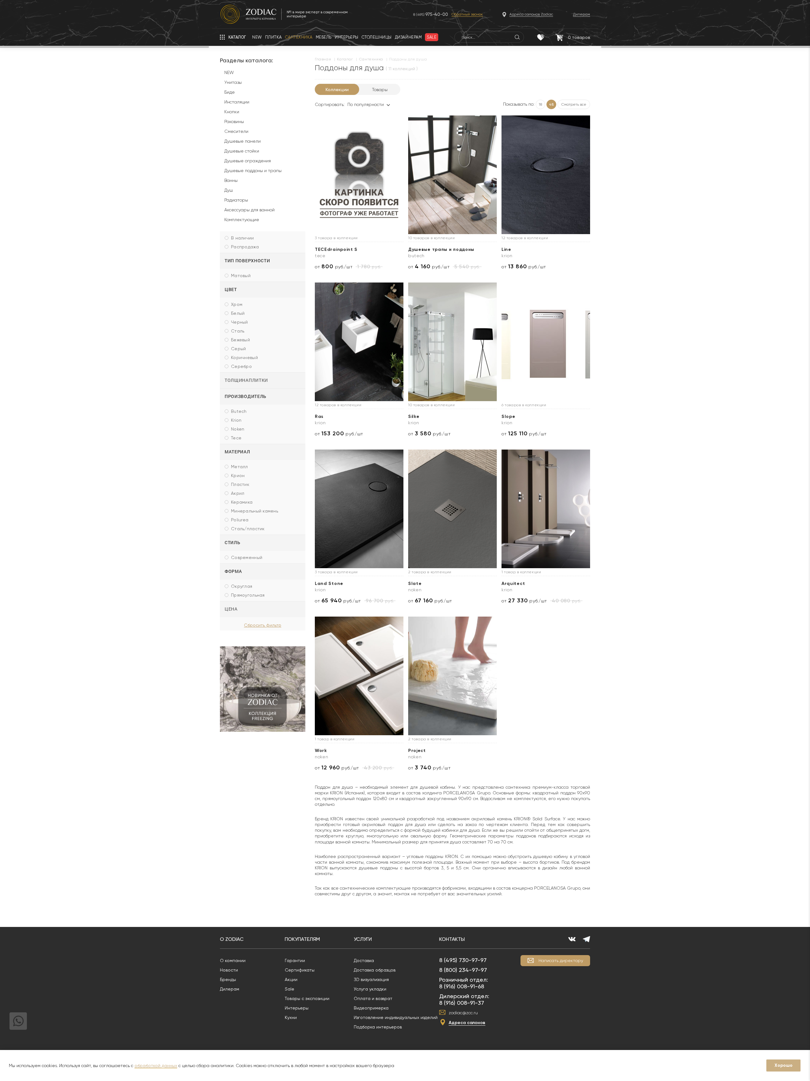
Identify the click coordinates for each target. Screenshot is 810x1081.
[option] (262, 689)
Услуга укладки (370, 988)
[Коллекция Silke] (452, 342)
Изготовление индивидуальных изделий (396, 1017)
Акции (291, 979)
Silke (414, 416)
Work (321, 750)
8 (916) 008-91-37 (461, 1002)
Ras (319, 416)
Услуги (363, 939)
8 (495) (430, 14)
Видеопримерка (371, 1007)
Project (417, 750)
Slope (508, 416)
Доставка (364, 960)
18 (540, 104)
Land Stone (329, 583)
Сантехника (371, 59)
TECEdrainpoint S (336, 249)
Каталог (345, 59)
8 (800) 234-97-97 (463, 969)
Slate (415, 583)
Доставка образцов (375, 969)
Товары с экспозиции (307, 998)
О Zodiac (232, 939)
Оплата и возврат (373, 998)
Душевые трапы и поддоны (441, 249)
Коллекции (337, 89)
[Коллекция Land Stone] (359, 509)
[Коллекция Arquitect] (546, 509)
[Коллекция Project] (452, 676)
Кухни (291, 1017)
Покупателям (302, 939)
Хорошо (784, 1065)
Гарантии (295, 960)
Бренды (228, 979)
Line (506, 249)
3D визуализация (371, 979)
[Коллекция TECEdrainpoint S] (359, 174)
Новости (229, 969)
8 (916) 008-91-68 (461, 986)
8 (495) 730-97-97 (463, 960)
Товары (380, 89)
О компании (233, 960)
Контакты (452, 939)
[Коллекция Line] (546, 174)
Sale (289, 988)
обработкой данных (155, 1065)
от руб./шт (333, 266)
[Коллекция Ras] (359, 342)
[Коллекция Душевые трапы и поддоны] (452, 174)
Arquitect (513, 583)
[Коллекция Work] (359, 676)
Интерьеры (296, 1007)
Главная (323, 59)
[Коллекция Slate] (452, 509)
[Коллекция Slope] (546, 342)
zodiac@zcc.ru (463, 1012)
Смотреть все (573, 104)
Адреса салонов (467, 1022)
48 (551, 104)
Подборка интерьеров (378, 1026)
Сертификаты (300, 969)
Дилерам (229, 988)
